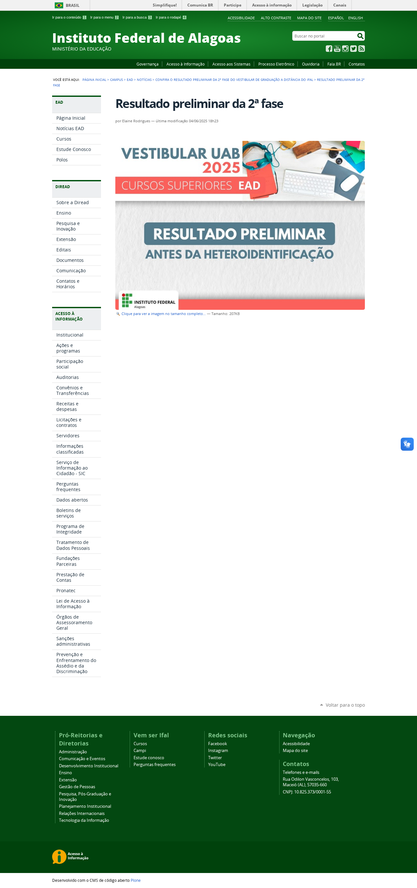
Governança (148, 64)
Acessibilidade (241, 17)
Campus (116, 79)
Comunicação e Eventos (82, 758)
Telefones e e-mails (301, 772)
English (355, 17)
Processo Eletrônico (276, 64)
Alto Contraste (276, 17)
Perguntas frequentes (155, 764)
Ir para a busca (136, 17)
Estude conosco (149, 757)
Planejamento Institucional (85, 806)
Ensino (65, 772)
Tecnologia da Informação (84, 820)
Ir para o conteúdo (68, 17)
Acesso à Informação (185, 64)
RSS (361, 48)
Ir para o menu (104, 17)
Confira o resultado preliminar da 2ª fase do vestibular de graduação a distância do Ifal (234, 79)
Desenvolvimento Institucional (88, 766)
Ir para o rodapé (170, 17)
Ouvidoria (311, 64)
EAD (130, 79)
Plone (136, 880)
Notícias (144, 79)
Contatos (357, 64)
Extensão (68, 780)
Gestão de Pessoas (77, 787)
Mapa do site (309, 17)
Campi (140, 750)
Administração (73, 752)
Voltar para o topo (345, 705)
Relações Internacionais (82, 813)
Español (336, 17)
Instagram (345, 48)
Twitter (353, 48)
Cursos (140, 743)
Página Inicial (94, 79)
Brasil (72, 5)
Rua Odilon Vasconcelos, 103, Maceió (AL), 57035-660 (311, 782)
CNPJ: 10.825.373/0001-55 (307, 792)
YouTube (337, 48)
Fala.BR (334, 64)
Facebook (329, 48)
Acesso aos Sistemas (231, 64)
